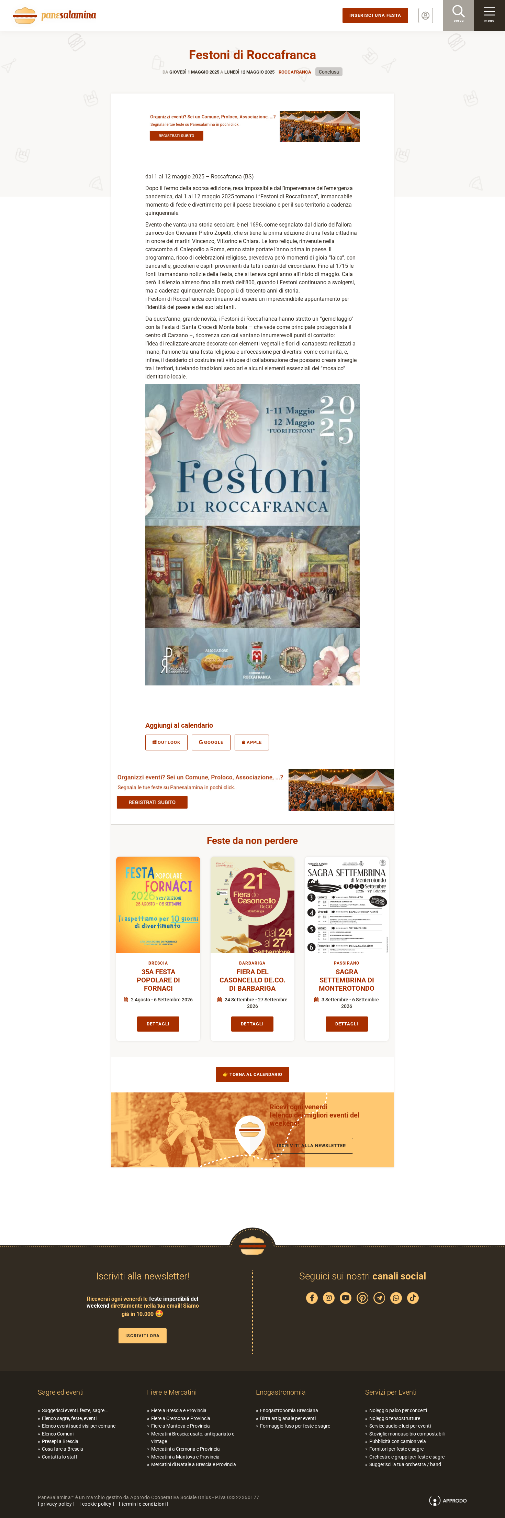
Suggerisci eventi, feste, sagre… (75, 1410)
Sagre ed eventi (61, 1392)
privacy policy (56, 1504)
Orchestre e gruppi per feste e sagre (407, 1457)
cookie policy (97, 1504)
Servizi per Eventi (391, 1392)
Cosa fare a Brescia (62, 1449)
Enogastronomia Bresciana (289, 1410)
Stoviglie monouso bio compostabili (407, 1434)
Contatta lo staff (59, 1457)
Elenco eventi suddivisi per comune (78, 1426)
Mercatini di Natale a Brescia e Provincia (193, 1464)
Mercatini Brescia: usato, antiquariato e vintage (192, 1437)
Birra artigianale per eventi (288, 1418)
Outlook (169, 742)
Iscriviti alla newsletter (311, 1145)
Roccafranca (295, 72)
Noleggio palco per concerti (398, 1410)
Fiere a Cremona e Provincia (180, 1418)
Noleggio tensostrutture (394, 1418)
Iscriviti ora (142, 1335)
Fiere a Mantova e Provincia (180, 1426)
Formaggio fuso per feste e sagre (295, 1426)
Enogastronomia (281, 1392)
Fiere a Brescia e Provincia (178, 1410)
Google (213, 742)
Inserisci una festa (375, 15)
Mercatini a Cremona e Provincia (185, 1449)
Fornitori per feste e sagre (396, 1449)
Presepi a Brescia (60, 1441)
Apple (254, 742)
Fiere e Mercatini (172, 1392)
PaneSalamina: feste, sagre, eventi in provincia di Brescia (53, 15)
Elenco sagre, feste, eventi (69, 1418)
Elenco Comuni (58, 1434)
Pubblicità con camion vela (397, 1441)
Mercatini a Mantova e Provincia (185, 1457)
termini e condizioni (144, 1504)
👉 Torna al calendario (252, 1074)
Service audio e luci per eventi (400, 1426)
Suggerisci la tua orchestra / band (405, 1464)
